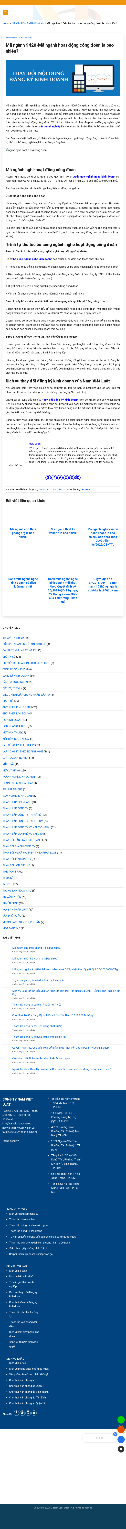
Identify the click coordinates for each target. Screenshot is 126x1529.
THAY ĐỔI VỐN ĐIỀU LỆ (16, 865)
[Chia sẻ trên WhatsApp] (48, 477)
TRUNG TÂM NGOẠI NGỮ (17, 890)
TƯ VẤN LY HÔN (11, 897)
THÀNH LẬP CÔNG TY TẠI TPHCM (22, 821)
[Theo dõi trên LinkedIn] (28, 1413)
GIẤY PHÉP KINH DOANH (17, 707)
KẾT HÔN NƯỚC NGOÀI (16, 739)
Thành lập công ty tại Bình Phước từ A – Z (36, 1004)
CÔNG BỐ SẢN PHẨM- (15, 669)
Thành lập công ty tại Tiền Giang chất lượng (37, 1026)
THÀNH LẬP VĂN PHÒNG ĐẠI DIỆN (23, 833)
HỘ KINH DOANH (12, 720)
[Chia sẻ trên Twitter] (60, 477)
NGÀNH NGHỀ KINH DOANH (28, 23)
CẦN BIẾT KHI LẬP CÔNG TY (19, 650)
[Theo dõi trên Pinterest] (22, 1413)
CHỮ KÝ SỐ (9, 656)
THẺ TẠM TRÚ (11, 871)
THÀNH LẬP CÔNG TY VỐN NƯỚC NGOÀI (26, 827)
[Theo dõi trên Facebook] (16, 1413)
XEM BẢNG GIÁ (11, 928)
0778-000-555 (20, 1110)
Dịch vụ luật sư (17, 1363)
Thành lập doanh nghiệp (22, 1219)
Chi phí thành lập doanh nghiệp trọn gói (31, 1254)
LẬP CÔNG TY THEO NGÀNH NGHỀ (22, 751)
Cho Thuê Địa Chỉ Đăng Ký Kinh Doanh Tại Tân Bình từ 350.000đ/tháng (52, 1015)
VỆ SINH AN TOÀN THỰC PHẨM (21, 922)
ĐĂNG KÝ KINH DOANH (15, 675)
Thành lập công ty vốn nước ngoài (28, 1225)
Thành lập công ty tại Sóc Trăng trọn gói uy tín (39, 1036)
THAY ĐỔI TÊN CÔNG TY (16, 859)
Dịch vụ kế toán (18, 1270)
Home (5, 23)
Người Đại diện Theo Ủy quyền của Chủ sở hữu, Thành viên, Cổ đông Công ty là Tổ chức (62, 1069)
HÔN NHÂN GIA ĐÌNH (14, 726)
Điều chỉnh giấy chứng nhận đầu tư (29, 1248)
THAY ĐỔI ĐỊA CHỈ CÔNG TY (18, 846)
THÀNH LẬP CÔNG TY (15, 808)
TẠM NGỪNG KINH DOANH (18, 795)
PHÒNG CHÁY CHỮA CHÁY (17, 783)
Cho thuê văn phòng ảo (22, 1380)
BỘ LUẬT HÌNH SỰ (13, 637)
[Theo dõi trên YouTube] (34, 1413)
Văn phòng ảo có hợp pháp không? (28, 1374)
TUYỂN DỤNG (10, 903)
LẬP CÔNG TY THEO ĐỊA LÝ (18, 745)
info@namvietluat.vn (14, 1123)
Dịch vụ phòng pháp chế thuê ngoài (29, 1368)
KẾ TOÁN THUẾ (11, 732)
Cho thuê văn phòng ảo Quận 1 (26, 1385)
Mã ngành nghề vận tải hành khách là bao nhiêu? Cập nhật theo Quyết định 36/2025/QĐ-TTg (103, 536)
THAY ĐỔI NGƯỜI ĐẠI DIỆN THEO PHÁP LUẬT (29, 852)
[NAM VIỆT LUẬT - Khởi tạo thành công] (63, 12)
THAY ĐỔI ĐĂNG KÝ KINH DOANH (22, 840)
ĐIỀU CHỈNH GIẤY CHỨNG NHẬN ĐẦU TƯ (26, 694)
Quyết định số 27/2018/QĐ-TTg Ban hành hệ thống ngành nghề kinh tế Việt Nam (103, 584)
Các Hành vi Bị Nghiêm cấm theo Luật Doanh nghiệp (41, 1058)
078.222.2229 (10, 1131)
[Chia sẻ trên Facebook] (54, 477)
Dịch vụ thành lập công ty (23, 1213)
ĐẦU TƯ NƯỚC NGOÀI (15, 682)
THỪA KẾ (7, 878)
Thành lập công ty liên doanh (25, 1231)
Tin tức (6, 884)
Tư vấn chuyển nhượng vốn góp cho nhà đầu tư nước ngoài (42, 1236)
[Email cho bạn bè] (66, 477)
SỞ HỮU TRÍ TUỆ (12, 789)
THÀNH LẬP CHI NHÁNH (16, 802)
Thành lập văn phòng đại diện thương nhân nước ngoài (39, 1242)
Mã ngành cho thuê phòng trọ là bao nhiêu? (23, 533)
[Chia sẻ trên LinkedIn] (78, 477)
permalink (85, 489)
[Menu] (5, 12)
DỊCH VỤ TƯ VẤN (12, 688)
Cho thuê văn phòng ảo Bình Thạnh (29, 1391)
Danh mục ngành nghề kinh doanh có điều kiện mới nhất (23, 582)
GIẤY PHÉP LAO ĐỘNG (15, 713)
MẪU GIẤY (8, 764)
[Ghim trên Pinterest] (72, 477)
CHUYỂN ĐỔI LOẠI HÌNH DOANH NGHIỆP (26, 663)
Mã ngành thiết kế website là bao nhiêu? (63, 531)
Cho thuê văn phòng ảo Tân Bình (27, 1397)
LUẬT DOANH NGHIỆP (15, 757)
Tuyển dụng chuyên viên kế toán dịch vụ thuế (38, 980)
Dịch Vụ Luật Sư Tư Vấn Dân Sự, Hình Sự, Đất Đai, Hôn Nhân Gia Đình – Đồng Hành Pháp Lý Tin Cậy (66, 992)
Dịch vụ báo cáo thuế (21, 1276)
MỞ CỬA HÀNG (11, 770)
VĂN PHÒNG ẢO (11, 915)
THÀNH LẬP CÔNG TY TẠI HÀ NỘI (22, 814)
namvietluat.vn (10, 1127)
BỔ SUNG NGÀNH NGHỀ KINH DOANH (24, 644)
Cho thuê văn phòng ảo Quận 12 (27, 1403)
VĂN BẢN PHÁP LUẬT (15, 909)
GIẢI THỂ (7, 701)
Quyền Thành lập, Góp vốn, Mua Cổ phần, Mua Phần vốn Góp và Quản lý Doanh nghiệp (60, 1047)
